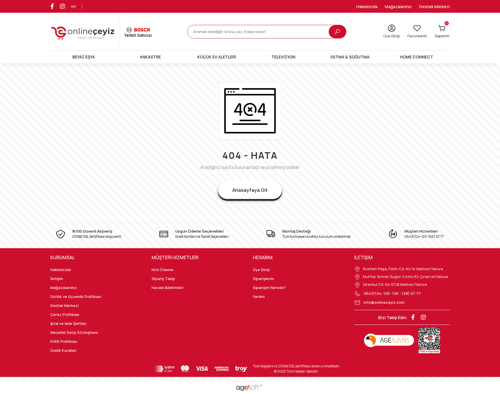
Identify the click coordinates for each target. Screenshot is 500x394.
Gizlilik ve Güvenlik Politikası (75, 296)
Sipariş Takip (163, 278)
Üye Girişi (261, 269)
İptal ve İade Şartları (68, 323)
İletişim (56, 278)
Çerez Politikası (64, 314)
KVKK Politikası (63, 341)
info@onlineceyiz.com (384, 302)
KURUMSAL (62, 257)
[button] (442, 31)
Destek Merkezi (434, 6)
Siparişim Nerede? (269, 287)
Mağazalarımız (398, 6)
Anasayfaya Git (250, 190)
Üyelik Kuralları (63, 350)
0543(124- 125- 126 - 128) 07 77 (392, 293)
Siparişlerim (263, 278)
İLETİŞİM (363, 257)
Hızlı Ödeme (162, 269)
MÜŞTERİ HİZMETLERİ (175, 257)
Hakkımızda (367, 6)
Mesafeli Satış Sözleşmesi (74, 332)
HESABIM (263, 257)
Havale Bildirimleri (167, 287)
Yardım (259, 296)
